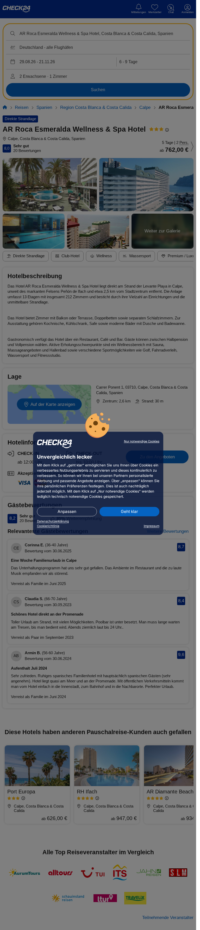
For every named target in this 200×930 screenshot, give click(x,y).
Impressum (151, 526)
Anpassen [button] (67, 511)
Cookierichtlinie (48, 526)
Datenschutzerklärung (53, 521)
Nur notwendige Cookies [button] (141, 441)
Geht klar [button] (129, 511)
